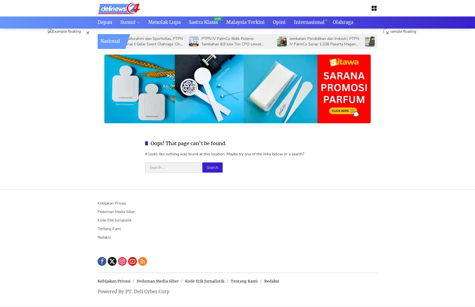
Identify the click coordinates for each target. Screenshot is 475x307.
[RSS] (142, 261)
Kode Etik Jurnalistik (115, 220)
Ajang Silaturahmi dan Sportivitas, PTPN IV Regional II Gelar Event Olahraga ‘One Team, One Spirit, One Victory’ (139, 41)
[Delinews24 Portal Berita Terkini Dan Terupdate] (119, 7)
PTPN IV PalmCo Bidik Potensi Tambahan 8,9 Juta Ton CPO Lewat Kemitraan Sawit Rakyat (222, 41)
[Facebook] (102, 261)
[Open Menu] (374, 8)
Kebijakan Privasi (112, 203)
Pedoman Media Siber (116, 211)
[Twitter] (112, 261)
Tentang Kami (109, 228)
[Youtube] (132, 261)
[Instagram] (122, 261)
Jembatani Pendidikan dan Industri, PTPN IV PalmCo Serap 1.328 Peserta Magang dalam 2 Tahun (315, 41)
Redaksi (104, 237)
